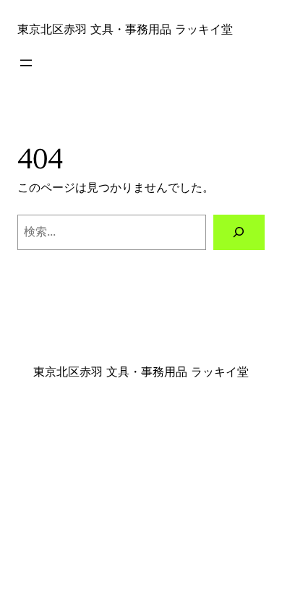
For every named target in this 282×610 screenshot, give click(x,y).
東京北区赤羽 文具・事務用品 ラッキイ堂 (125, 29)
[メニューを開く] (26, 63)
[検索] (239, 233)
